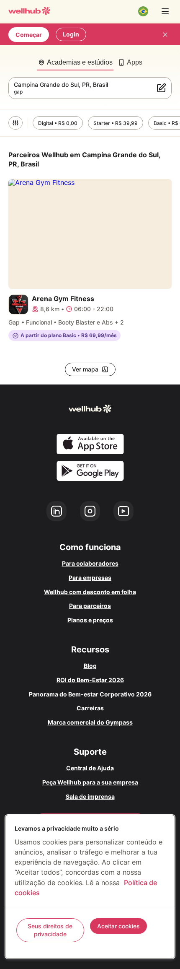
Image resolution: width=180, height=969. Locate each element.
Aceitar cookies (118, 926)
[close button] (165, 34)
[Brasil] (143, 11)
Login (71, 34)
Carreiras (90, 708)
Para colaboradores (90, 563)
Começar (28, 34)
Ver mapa (85, 369)
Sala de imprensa (90, 796)
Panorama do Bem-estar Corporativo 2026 (90, 694)
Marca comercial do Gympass (90, 722)
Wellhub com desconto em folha (90, 591)
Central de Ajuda (90, 768)
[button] (15, 123)
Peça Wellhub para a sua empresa (90, 782)
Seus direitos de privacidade (50, 930)
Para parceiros (90, 605)
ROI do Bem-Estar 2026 (90, 679)
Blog (90, 665)
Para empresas (90, 577)
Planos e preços (90, 619)
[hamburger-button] (165, 11)
